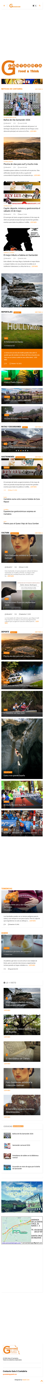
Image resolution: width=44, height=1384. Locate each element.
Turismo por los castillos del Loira (17, 400)
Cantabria (6, 161)
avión (6, 338)
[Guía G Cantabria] (15, 6)
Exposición (14, 533)
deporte (11, 161)
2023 (5, 521)
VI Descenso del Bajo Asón (14, 713)
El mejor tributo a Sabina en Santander (21, 255)
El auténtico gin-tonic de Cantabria (17, 951)
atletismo (6, 801)
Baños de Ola (13, 117)
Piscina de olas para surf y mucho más (21, 164)
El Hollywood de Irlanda (13, 342)
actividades (6, 117)
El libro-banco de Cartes (18, 1058)
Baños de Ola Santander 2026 (17, 120)
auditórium (6, 252)
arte (6, 551)
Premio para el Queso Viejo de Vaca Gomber (21, 523)
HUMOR (4, 933)
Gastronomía (20, 457)
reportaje (17, 312)
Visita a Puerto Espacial (13, 382)
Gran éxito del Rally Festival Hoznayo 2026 (21, 686)
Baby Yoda (7, 378)
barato (5, 497)
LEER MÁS (33, 131)
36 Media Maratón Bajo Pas (15, 805)
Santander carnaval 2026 (21, 1145)
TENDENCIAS (6, 889)
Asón (5, 709)
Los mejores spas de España (22, 292)
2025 (6, 598)
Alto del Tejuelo (8, 772)
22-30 (5, 829)
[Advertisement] (22, 35)
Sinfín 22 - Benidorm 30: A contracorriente (20, 833)
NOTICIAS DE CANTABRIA (11, 89)
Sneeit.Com (25, 1380)
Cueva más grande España (14, 775)
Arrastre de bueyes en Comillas (16, 419)
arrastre (6, 415)
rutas (24, 427)
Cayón (10, 205)
